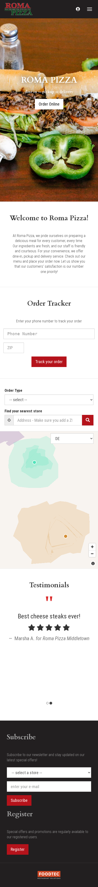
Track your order (49, 361)
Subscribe (19, 800)
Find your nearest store (23, 411)
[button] (77, 9)
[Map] (49, 500)
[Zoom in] (92, 546)
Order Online (49, 104)
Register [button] (18, 849)
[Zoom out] (92, 553)
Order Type (13, 390)
